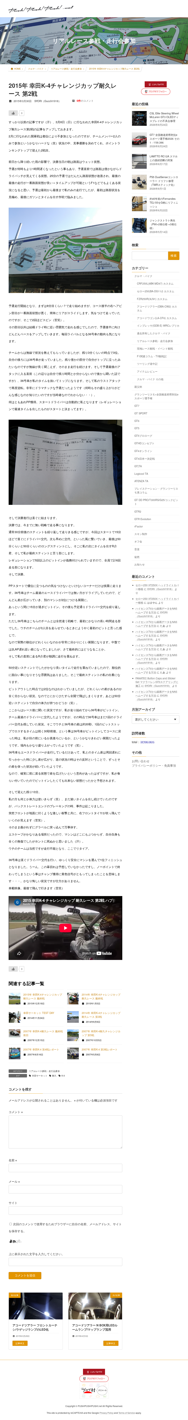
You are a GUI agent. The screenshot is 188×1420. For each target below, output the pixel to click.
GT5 (136, 428)
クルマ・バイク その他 (150, 379)
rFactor (138, 526)
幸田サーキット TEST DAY (38, 1013)
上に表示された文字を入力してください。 (36, 1254)
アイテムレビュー (147, 371)
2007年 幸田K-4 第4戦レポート (41, 1049)
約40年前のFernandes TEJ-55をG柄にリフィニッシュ (164, 202)
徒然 (137, 556)
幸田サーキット (39, 1075)
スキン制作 (140, 534)
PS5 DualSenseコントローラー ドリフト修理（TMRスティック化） (164, 181)
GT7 (136, 406)
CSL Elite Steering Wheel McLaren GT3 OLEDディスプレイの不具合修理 (164, 117)
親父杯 (138, 386)
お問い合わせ (140, 761)
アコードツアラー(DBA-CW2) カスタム (157, 308)
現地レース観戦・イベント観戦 (155, 348)
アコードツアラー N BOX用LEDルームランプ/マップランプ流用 (95, 1327)
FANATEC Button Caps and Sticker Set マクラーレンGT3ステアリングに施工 (156, 681)
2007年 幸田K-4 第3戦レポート (100, 1049)
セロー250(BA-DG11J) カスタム (155, 291)
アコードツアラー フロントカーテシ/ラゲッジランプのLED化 (34, 1327)
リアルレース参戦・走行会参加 (44, 1070)
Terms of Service (126, 1412)
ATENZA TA (141, 481)
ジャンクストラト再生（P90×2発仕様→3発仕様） (163, 224)
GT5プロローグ (143, 435)
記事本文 (20, 1343)
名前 (13, 1160)
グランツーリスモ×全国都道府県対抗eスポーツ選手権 (156, 396)
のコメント (85, 100)
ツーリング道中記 (147, 364)
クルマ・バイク (143, 276)
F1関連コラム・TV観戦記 (152, 356)
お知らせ (139, 564)
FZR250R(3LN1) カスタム (152, 299)
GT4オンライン (143, 451)
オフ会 (138, 541)
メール (14, 1181)
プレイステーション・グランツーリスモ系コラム (156, 490)
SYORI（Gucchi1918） (160, 589)
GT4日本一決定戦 (144, 458)
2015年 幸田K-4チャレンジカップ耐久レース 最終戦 (42, 996)
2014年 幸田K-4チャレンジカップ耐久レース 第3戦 (101, 1015)
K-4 (63, 1075)
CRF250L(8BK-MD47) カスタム (155, 283)
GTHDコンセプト (144, 443)
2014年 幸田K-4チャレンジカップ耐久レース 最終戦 (101, 996)
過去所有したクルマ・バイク (153, 333)
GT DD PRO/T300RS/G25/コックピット (156, 502)
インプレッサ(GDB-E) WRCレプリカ (158, 325)
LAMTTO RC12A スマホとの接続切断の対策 (164, 158)
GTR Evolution (142, 519)
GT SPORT (140, 413)
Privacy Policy (106, 1412)
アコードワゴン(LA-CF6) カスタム (157, 318)
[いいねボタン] (13, 113)
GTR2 (137, 511)
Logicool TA (141, 473)
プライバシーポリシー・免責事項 (154, 765)
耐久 (54, 1075)
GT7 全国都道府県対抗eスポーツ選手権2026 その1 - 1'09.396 (164, 138)
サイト (13, 1203)
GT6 (136, 420)
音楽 (137, 549)
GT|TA (138, 466)
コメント (16, 1112)
